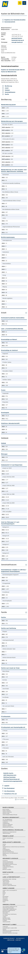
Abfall (4, 891)
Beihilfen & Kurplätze (7, 869)
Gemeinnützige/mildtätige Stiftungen (10, 814)
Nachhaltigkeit (5, 896)
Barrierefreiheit (9, 938)
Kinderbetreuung (6, 849)
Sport (4, 839)
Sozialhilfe (5, 868)
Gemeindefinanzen (9, 92)
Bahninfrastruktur (6, 911)
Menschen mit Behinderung (8, 851)
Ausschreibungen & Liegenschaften (10, 927)
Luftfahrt (4, 916)
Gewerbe (4, 929)
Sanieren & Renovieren (7, 812)
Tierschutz (5, 855)
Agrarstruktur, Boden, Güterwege (9, 879)
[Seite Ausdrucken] (2, 952)
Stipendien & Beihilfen (7, 825)
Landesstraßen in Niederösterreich (10, 909)
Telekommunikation (6, 833)
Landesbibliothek (6, 823)
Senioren (4, 854)
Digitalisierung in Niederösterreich (9, 832)
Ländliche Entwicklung (7, 884)
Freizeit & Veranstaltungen (8, 838)
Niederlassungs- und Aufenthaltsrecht (10, 853)
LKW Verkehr (5, 915)
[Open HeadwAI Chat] (24, 950)
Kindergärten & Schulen (7, 820)
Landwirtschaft (6, 883)
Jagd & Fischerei (6, 881)
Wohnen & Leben (6, 813)
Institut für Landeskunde (7, 824)
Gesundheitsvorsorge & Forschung (10, 864)
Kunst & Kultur (6, 874)
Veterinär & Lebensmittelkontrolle (9, 885)
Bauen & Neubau (6, 809)
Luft (3, 895)
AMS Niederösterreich (9, 775)
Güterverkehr (5, 912)
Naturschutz (5, 897)
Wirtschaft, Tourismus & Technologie (10, 933)
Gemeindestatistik (9, 22)
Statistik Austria (8, 773)
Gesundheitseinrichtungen (8, 863)
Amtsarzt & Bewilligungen (8, 861)
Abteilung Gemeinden (9, 777)
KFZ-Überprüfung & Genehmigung (9, 914)
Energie (4, 892)
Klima (4, 894)
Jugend (4, 848)
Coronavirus (5, 860)
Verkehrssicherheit (6, 921)
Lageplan (6, 785)
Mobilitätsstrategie (6, 918)
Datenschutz (20, 938)
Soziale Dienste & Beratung (8, 866)
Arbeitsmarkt (5, 926)
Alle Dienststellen (9, 791)
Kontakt (18, 940)
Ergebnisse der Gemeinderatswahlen (14, 19)
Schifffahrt (5, 920)
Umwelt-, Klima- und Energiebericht (10, 890)
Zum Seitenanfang (22, 799)
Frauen (4, 845)
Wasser (4, 901)
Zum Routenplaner (9, 788)
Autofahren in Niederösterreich (9, 910)
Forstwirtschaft (6, 880)
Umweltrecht (5, 899)
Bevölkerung (8, 86)
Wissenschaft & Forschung (8, 827)
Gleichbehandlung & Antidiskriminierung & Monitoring (13, 846)
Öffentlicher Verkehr (7, 919)
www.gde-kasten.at (17, 42)
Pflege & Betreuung (6, 865)
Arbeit (6, 88)
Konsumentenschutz (7, 850)
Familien (4, 844)
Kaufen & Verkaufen (7, 810)
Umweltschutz (5, 900)
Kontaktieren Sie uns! (10, 793)
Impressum (10, 940)
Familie (6, 94)
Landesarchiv (5, 822)
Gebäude (7, 90)
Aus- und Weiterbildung (7, 819)
